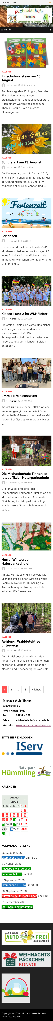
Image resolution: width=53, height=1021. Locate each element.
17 (3, 824)
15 (22, 819)
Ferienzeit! (10, 236)
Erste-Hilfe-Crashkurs (19, 396)
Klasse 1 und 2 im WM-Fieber (24, 314)
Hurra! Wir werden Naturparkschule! (16, 561)
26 (11, 829)
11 (7, 819)
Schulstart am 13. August (21, 162)
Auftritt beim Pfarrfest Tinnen (19, 896)
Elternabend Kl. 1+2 (13, 857)
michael (13, 85)
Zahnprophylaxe (12, 874)
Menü (7, 29)
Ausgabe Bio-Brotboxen (16, 868)
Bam (19, 1016)
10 (3, 819)
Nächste (37, 689)
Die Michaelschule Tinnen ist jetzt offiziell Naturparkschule (25, 476)
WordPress (7, 1016)
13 (14, 819)
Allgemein (7, 72)
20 (14, 824)
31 (3, 833)
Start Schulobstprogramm (17, 906)
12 (11, 819)
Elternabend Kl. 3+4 (14, 885)
